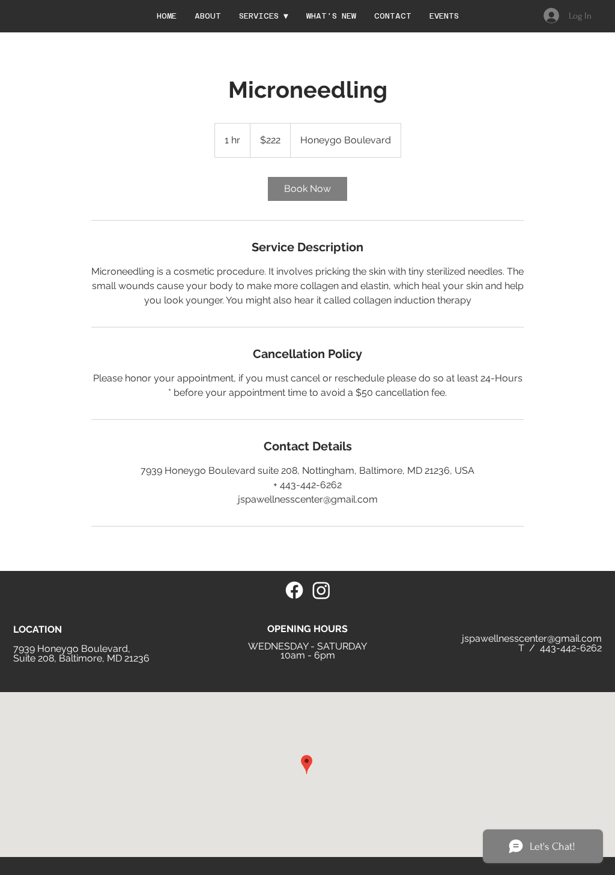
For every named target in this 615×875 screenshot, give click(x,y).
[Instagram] (321, 590)
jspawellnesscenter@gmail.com (532, 638)
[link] (307, 189)
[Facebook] (294, 590)
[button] (263, 16)
